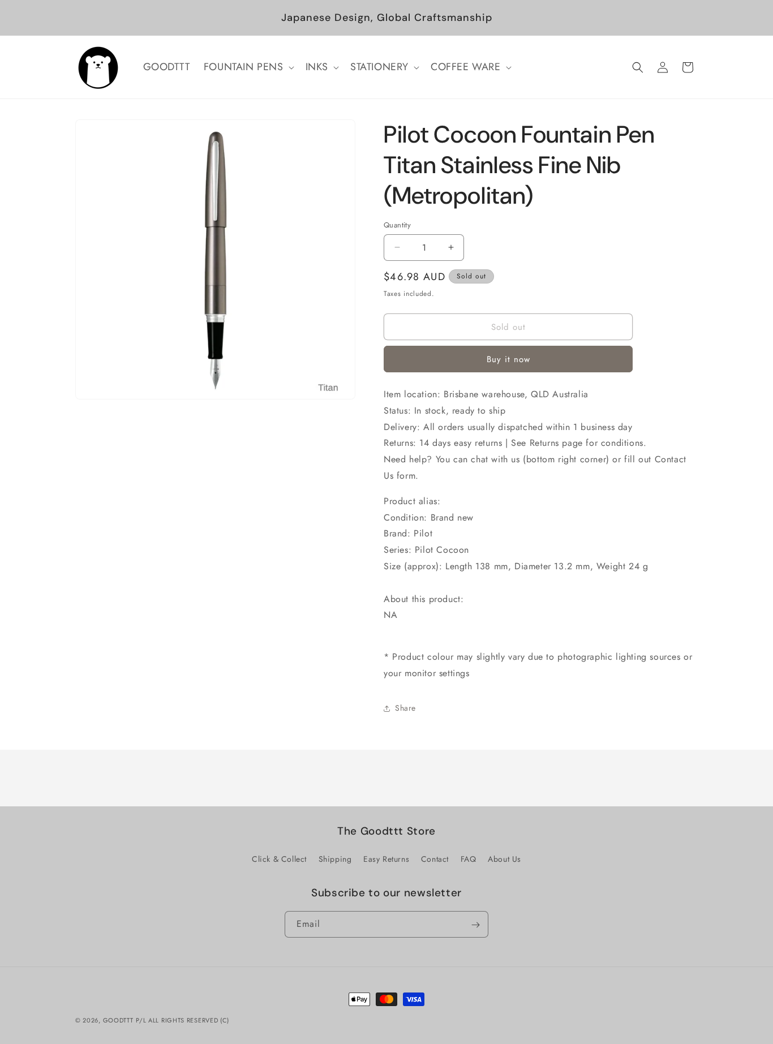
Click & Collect (279, 859)
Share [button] (405, 708)
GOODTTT (118, 1020)
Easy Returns (386, 859)
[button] (248, 67)
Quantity (397, 225)
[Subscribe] (475, 925)
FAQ (468, 859)
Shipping (335, 859)
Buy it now (508, 359)
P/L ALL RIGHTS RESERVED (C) (182, 1020)
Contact (435, 859)
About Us (504, 859)
